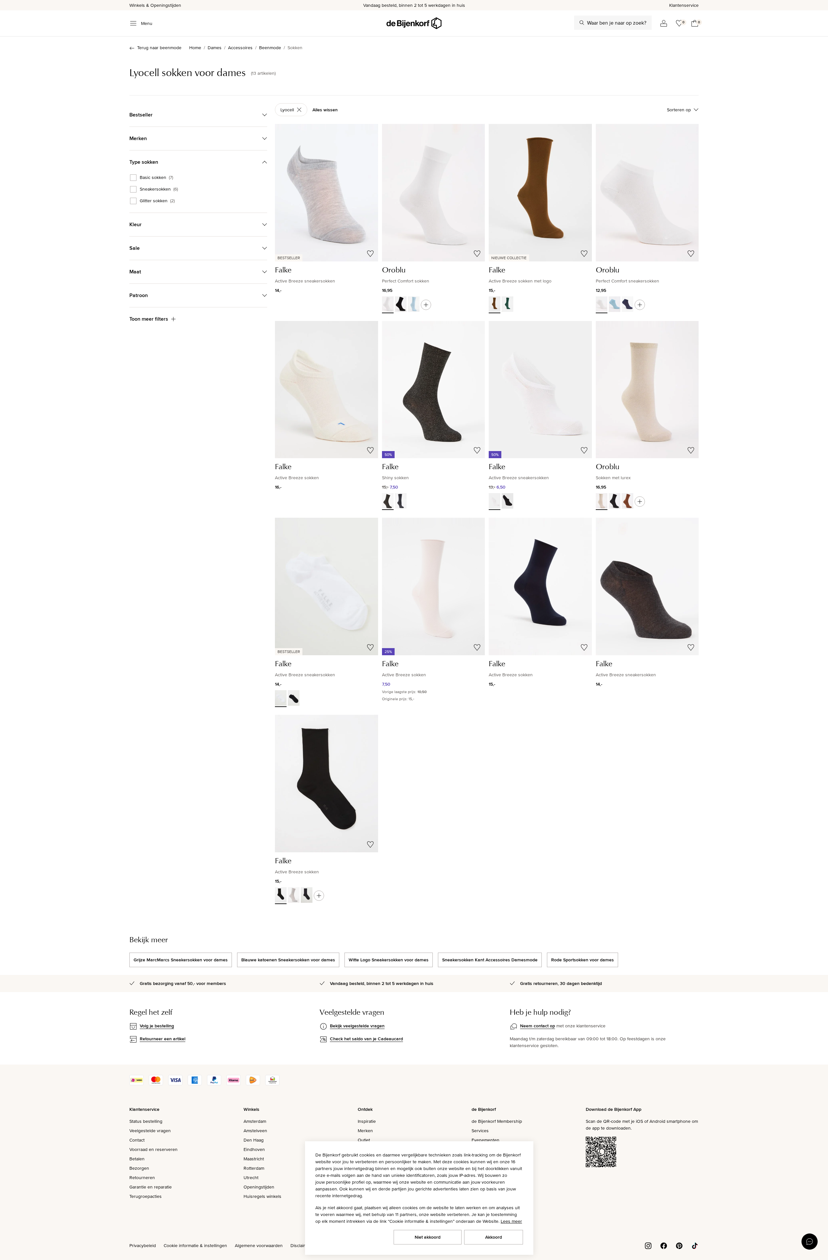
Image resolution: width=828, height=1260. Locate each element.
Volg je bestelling (157, 1025)
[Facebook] (664, 1245)
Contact (137, 1140)
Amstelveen (255, 1130)
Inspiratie (367, 1121)
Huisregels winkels (262, 1196)
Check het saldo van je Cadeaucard (366, 1038)
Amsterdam (255, 1121)
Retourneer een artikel (162, 1038)
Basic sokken (156, 177)
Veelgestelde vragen (150, 1130)
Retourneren (142, 1177)
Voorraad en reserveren (153, 1149)
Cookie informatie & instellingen (195, 1245)
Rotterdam (254, 1168)
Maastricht (254, 1158)
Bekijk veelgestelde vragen (357, 1025)
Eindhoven (254, 1149)
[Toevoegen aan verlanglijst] (370, 254)
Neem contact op (537, 1025)
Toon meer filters (148, 319)
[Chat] (809, 1241)
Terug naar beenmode (159, 47)
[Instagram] (648, 1245)
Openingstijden (259, 1186)
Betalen (137, 1158)
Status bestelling (145, 1121)
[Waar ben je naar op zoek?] (582, 22)
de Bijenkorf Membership (497, 1121)
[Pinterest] (679, 1245)
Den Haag (254, 1140)
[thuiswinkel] (272, 1083)
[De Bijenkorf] (414, 23)
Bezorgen (139, 1168)
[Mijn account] (664, 23)
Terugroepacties (145, 1196)
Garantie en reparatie (150, 1186)
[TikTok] (695, 1245)
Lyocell (287, 109)
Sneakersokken (159, 189)
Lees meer (511, 1221)
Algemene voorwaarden (259, 1245)
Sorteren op (679, 109)
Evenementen (485, 1140)
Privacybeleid (142, 1245)
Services (480, 1130)
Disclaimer (300, 1245)
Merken (365, 1130)
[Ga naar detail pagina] (426, 305)
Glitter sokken (157, 201)
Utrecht (251, 1177)
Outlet (364, 1140)
